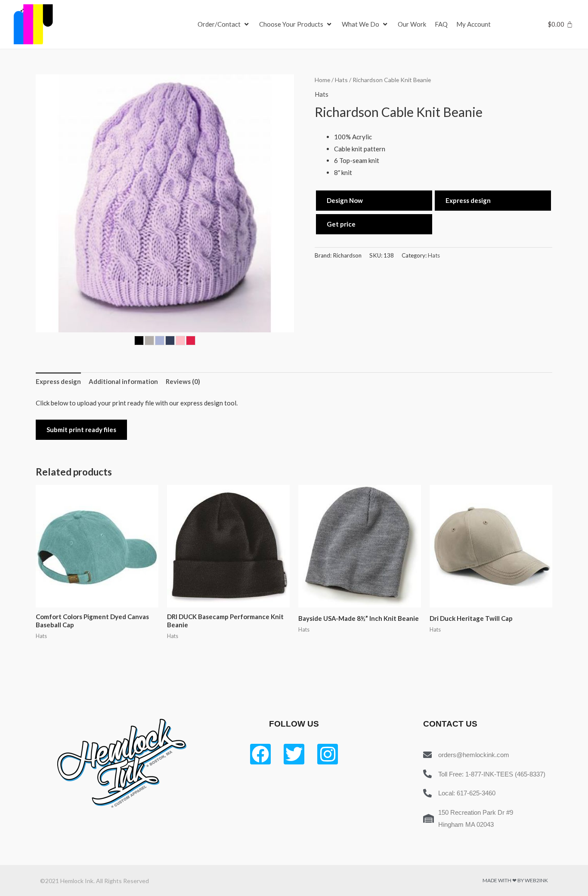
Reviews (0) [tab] (183, 381)
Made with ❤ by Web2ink (515, 880)
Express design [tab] (58, 381)
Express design (468, 200)
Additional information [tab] (123, 381)
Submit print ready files (81, 429)
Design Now (345, 200)
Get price (341, 224)
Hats (341, 79)
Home (322, 79)
